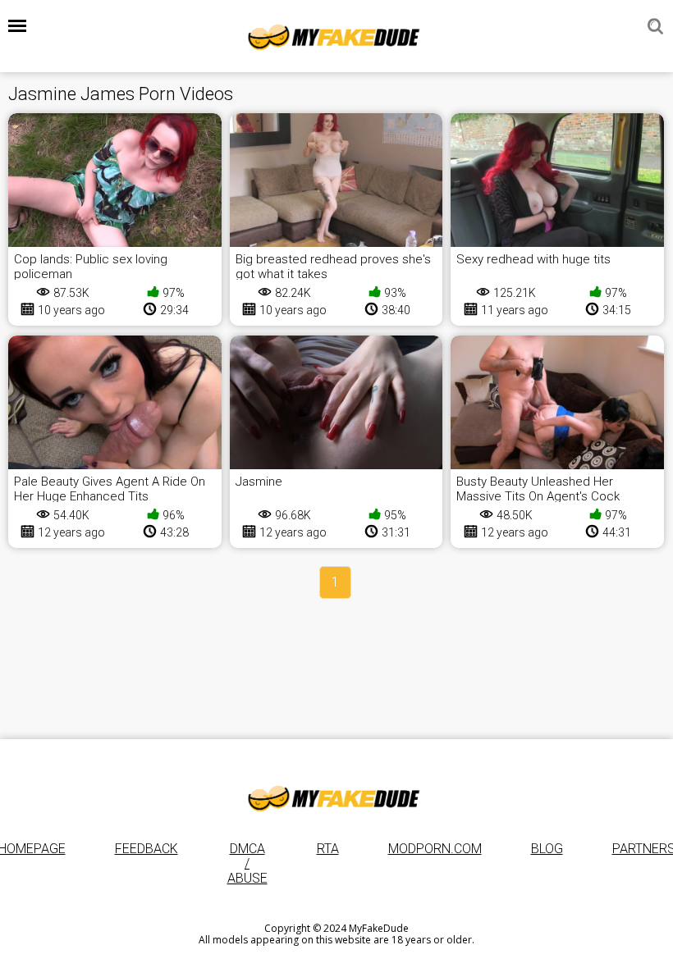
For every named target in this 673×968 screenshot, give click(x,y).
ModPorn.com (435, 848)
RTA (328, 848)
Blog (547, 848)
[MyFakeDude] (336, 36)
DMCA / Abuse (247, 863)
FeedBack (146, 848)
